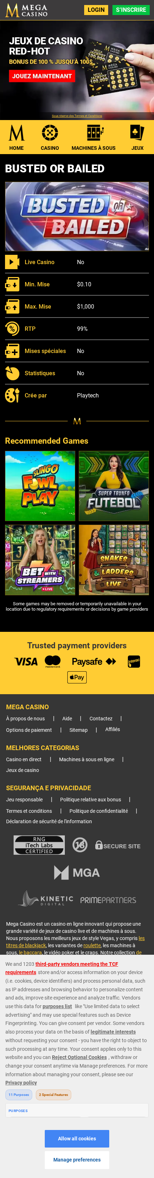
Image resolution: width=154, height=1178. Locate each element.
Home (16, 148)
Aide (67, 719)
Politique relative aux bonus (90, 800)
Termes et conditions (29, 811)
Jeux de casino (22, 770)
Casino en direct (24, 760)
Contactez (101, 719)
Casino (50, 148)
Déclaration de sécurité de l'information (49, 822)
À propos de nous (25, 719)
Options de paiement (29, 730)
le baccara (30, 952)
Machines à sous (94, 148)
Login (96, 9)
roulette (92, 945)
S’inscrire (131, 9)
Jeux (137, 148)
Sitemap (78, 730)
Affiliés (112, 729)
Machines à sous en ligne (86, 760)
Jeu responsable (24, 800)
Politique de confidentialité (98, 811)
